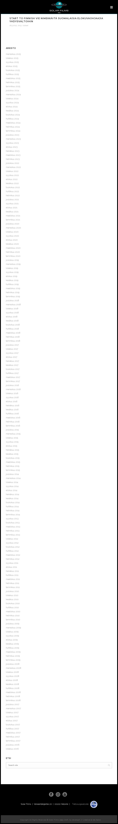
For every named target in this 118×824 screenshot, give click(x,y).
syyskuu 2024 (12, 102)
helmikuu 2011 (12, 583)
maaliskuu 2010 (13, 611)
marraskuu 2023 (13, 139)
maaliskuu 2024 (13, 123)
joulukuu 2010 (12, 591)
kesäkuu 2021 (12, 211)
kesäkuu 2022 (12, 183)
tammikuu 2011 (13, 587)
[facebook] (51, 794)
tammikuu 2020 (13, 256)
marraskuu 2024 (13, 94)
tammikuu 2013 (13, 535)
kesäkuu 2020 (12, 244)
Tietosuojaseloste (80, 804)
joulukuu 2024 (12, 90)
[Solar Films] (59, 7)
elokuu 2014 (11, 490)
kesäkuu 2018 (12, 321)
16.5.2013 (13, 25)
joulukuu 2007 (12, 704)
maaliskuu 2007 (13, 733)
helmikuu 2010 (13, 615)
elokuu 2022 (12, 179)
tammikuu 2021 (13, 220)
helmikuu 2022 (13, 195)
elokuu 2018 (11, 316)
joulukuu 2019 (12, 260)
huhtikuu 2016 (12, 413)
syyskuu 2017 (12, 353)
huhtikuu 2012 (12, 551)
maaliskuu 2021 (13, 216)
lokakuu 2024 (12, 98)
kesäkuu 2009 (12, 644)
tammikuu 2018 (13, 341)
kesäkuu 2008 (12, 684)
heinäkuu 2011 (12, 571)
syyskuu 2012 (12, 543)
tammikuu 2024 (13, 131)
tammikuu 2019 (13, 296)
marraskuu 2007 (13, 708)
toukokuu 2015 (12, 458)
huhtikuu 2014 (12, 506)
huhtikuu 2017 (12, 373)
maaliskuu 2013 (13, 527)
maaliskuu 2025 (13, 78)
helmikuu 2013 (12, 531)
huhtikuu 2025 (12, 74)
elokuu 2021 (11, 207)
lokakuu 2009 (12, 632)
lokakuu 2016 (12, 393)
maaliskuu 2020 (13, 248)
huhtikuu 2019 (12, 284)
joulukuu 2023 (12, 135)
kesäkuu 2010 (12, 599)
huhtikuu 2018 (12, 329)
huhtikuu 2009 (12, 648)
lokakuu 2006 (12, 749)
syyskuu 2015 (12, 442)
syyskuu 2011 (12, 563)
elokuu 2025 (11, 66)
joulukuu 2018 (12, 300)
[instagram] (58, 794)
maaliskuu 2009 (13, 652)
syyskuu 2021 (12, 203)
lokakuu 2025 (12, 58)
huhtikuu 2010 (12, 607)
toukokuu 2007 (13, 724)
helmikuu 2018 (13, 337)
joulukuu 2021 (12, 199)
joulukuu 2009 (12, 623)
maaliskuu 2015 (13, 462)
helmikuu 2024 (13, 127)
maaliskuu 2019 (13, 288)
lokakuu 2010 (12, 595)
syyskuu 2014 (12, 486)
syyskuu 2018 (12, 312)
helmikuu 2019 (12, 292)
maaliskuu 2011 (13, 579)
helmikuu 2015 (12, 466)
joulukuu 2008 (12, 664)
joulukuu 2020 (12, 224)
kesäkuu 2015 (12, 454)
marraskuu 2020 (13, 228)
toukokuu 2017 (12, 369)
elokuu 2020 (12, 240)
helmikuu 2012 (12, 559)
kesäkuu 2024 (12, 110)
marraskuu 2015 (13, 434)
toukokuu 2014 (13, 502)
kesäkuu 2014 (12, 498)
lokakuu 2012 (12, 539)
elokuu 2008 (12, 680)
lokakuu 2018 (12, 308)
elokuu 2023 (12, 147)
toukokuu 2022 (13, 187)
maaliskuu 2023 (13, 155)
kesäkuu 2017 (12, 365)
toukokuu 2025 (13, 70)
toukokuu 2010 (13, 603)
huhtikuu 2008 (12, 688)
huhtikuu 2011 (12, 575)
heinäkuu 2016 (12, 405)
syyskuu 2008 (12, 676)
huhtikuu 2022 (12, 191)
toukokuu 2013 (13, 522)
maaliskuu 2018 (13, 333)
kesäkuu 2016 (12, 409)
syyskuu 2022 (12, 175)
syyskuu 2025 (12, 62)
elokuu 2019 (11, 276)
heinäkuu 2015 (12, 450)
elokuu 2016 (11, 401)
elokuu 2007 (12, 720)
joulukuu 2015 (12, 430)
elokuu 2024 (12, 106)
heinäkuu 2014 (12, 494)
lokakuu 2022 (12, 171)
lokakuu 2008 (12, 672)
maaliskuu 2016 (13, 417)
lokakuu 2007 (12, 712)
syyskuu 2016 (12, 397)
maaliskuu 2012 (13, 555)
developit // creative (81, 820)
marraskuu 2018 (13, 304)
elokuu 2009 (12, 640)
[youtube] (64, 794)
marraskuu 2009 (13, 628)
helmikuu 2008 (13, 696)
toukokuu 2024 (13, 115)
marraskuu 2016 (13, 389)
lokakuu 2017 (12, 349)
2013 (20, 25)
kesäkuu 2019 (12, 280)
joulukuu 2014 (12, 474)
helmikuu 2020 (13, 252)
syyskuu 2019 (12, 272)
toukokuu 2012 (13, 547)
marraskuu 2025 (13, 54)
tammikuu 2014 (13, 514)
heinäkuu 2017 (12, 361)
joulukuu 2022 (12, 163)
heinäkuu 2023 (12, 151)
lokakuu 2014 (12, 482)
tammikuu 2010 (13, 619)
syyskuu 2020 (12, 236)
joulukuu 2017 (12, 345)
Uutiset (25, 25)
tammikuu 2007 (13, 741)
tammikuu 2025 (13, 86)
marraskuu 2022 (13, 167)
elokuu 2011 (11, 567)
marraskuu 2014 (13, 478)
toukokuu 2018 (13, 325)
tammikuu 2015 (13, 470)
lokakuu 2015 (12, 438)
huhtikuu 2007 (12, 728)
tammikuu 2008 (13, 700)
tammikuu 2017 (13, 381)
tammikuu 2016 (13, 426)
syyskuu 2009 (12, 636)
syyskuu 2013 (12, 518)
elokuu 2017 (11, 357)
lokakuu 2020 (12, 232)
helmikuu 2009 (13, 656)
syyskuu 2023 (12, 143)
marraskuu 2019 (13, 264)
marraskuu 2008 (13, 668)
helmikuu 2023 (13, 159)
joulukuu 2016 (12, 385)
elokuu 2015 (11, 446)
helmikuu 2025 (13, 82)
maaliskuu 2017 (13, 377)
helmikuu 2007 (13, 737)
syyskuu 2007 (12, 716)
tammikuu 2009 (13, 660)
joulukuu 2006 (12, 745)
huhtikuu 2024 (12, 119)
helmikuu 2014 (12, 510)
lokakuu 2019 (12, 268)
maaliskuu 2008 (13, 692)
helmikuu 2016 (13, 422)
